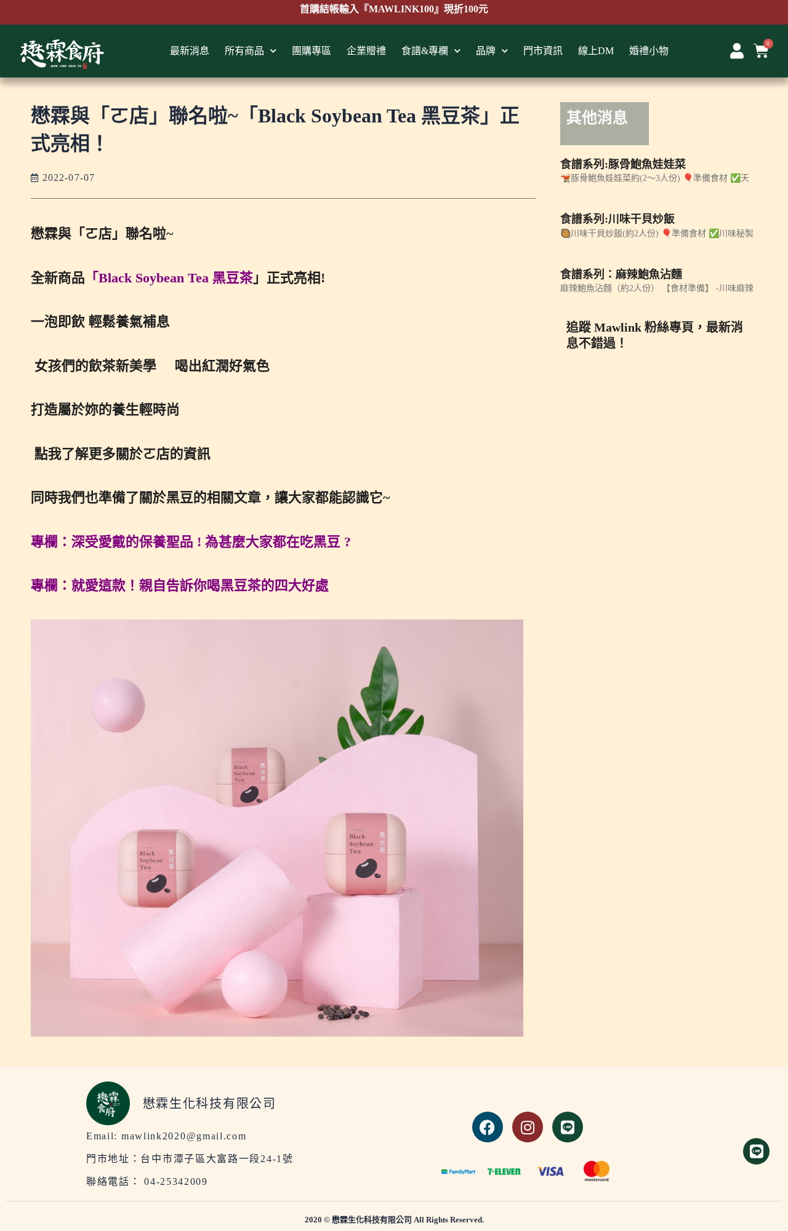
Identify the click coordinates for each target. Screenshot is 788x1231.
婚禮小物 (649, 51)
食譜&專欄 (424, 51)
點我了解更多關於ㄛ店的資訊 (121, 453)
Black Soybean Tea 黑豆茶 (175, 277)
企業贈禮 (366, 51)
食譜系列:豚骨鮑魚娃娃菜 (623, 164)
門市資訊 (543, 51)
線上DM (596, 51)
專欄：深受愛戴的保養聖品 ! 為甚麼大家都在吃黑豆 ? (191, 541)
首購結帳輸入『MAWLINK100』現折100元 (394, 17)
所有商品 (244, 51)
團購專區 (311, 51)
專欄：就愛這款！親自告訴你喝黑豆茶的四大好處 (180, 585)
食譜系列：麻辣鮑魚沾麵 (621, 274)
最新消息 (189, 51)
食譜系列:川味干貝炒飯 (617, 219)
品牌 (486, 51)
